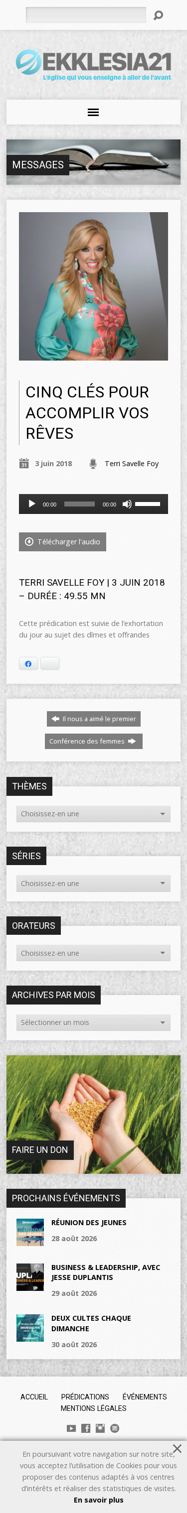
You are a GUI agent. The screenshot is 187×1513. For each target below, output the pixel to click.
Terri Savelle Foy (132, 463)
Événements (145, 1397)
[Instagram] (100, 1428)
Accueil (34, 1397)
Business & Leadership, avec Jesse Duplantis (105, 1272)
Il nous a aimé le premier (98, 718)
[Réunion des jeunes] (30, 1241)
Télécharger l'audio (67, 541)
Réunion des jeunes (89, 1222)
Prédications (85, 1397)
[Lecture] (32, 504)
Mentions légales (94, 1408)
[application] (93, 504)
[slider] (149, 503)
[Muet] (127, 504)
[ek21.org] (114, 1428)
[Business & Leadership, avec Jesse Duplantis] (30, 1285)
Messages (38, 165)
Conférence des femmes (87, 741)
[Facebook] (85, 1428)
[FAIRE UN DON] (93, 1168)
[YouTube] (71, 1428)
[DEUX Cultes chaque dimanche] (30, 1336)
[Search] (158, 15)
